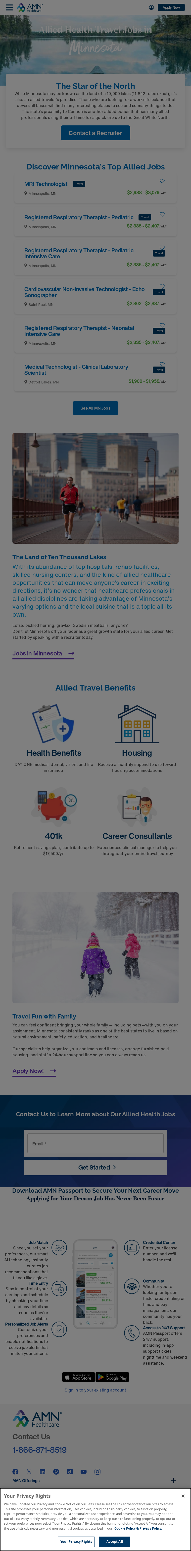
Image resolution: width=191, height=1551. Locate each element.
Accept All (114, 1541)
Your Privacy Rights (76, 1541)
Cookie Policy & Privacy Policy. (138, 1528)
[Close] (183, 1496)
